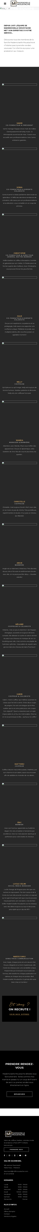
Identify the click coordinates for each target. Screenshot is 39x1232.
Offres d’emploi (9, 1211)
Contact (7, 1214)
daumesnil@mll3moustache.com (16, 1171)
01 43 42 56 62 (9, 1174)
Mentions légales (10, 1216)
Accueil (6, 1209)
